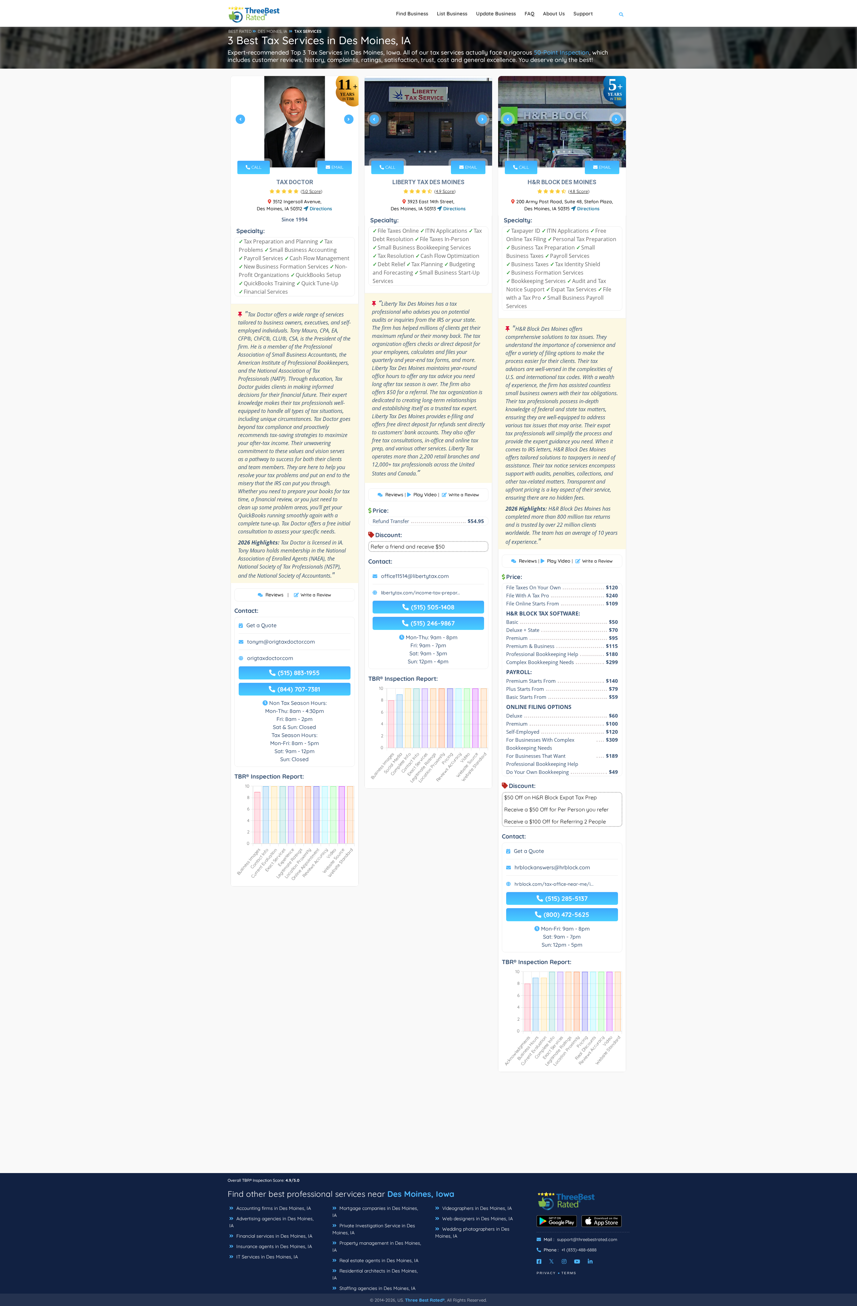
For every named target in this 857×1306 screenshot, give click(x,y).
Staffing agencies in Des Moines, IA (376, 1288)
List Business (452, 13)
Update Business (496, 13)
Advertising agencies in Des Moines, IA (271, 1222)
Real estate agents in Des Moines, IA (378, 1260)
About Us (554, 13)
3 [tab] (297, 152)
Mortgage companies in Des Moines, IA (375, 1211)
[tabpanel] (295, 121)
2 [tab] (291, 152)
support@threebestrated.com (587, 1239)
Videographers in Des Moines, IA (476, 1208)
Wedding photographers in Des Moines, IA (472, 1232)
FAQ (529, 13)
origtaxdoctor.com (270, 658)
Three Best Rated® (425, 1300)
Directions (320, 209)
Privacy (546, 1273)
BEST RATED (240, 31)
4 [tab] (302, 152)
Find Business (412, 13)
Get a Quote (261, 625)
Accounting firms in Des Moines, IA (273, 1208)
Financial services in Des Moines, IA (273, 1236)
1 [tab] (286, 152)
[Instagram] (564, 1261)
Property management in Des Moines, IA (376, 1246)
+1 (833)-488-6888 (579, 1249)
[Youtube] (577, 1261)
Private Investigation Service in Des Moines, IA (373, 1229)
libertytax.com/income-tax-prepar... (420, 593)
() (311, 191)
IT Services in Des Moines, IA (266, 1257)
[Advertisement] (428, 1126)
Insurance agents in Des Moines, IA (273, 1246)
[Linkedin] (590, 1261)
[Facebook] (539, 1261)
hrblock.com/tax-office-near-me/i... (554, 884)
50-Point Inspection (561, 52)
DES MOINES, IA (272, 31)
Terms (568, 1273)
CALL (255, 167)
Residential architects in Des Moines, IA (375, 1274)
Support (583, 13)
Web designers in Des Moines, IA (477, 1219)
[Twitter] (551, 1261)
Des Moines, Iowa (420, 1194)
